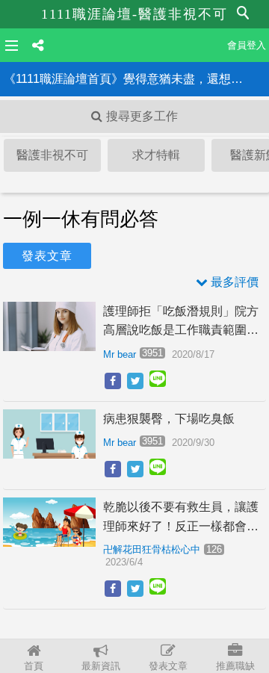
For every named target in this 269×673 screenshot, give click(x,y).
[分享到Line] (157, 382)
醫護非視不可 (52, 155)
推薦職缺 (235, 666)
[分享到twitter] (135, 380)
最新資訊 (100, 666)
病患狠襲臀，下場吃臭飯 (169, 418)
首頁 (33, 666)
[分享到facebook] (113, 380)
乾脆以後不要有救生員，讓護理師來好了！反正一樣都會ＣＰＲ (181, 518)
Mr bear (119, 354)
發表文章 (168, 666)
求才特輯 (156, 155)
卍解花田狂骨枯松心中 (151, 549)
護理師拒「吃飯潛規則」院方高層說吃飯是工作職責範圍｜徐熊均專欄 (181, 322)
